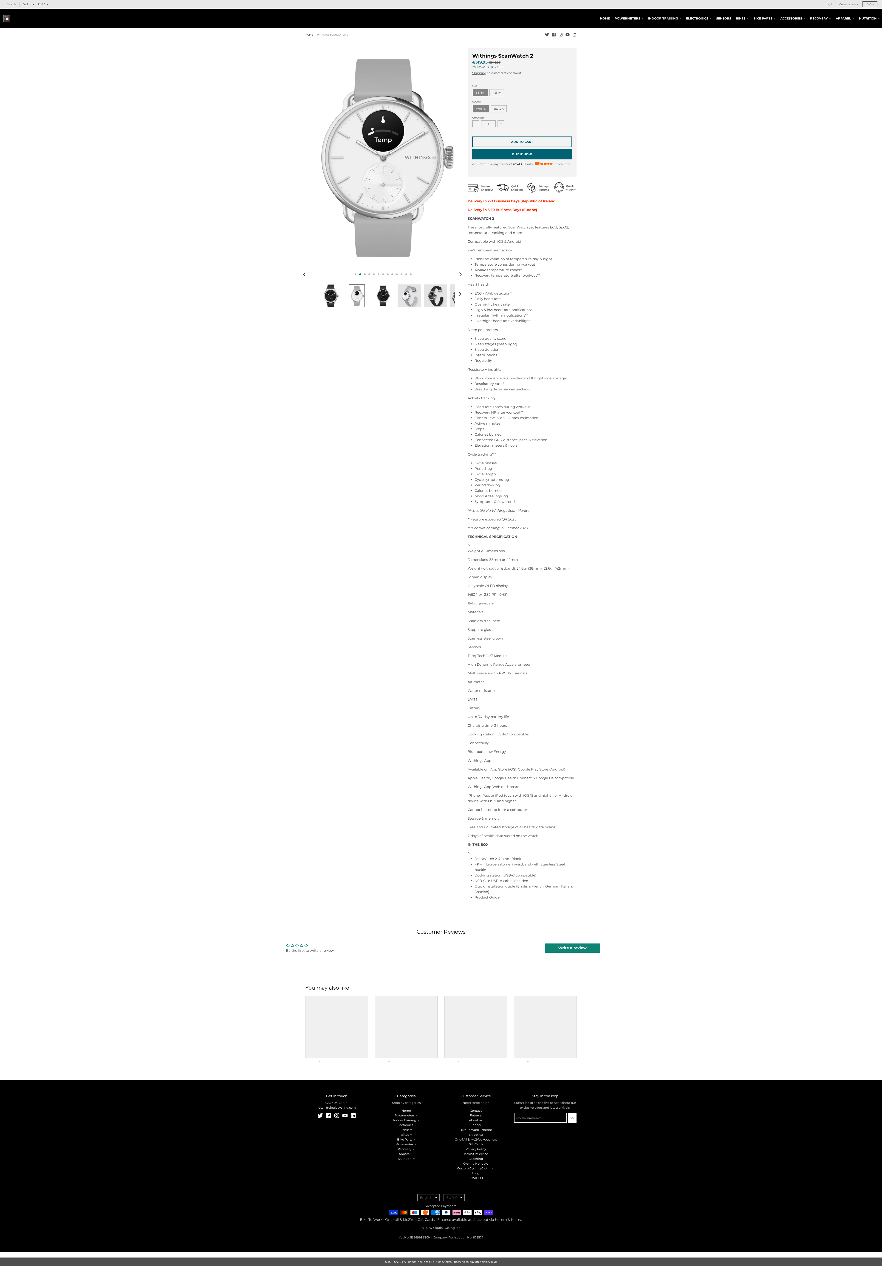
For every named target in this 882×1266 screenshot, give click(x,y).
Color (476, 101)
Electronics (404, 1125)
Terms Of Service (476, 1154)
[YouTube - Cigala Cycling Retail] (567, 35)
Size (475, 85)
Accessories (404, 1144)
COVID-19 (476, 1178)
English (27, 4)
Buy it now (522, 154)
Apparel (405, 1154)
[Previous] (305, 274)
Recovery (404, 1149)
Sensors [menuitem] (723, 18)
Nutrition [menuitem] (868, 18)
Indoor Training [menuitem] (663, 18)
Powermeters (405, 1115)
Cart (870, 4)
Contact (476, 1110)
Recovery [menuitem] (819, 18)
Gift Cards (476, 1144)
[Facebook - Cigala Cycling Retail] (554, 35)
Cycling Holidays (475, 1163)
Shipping (479, 73)
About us (475, 1120)
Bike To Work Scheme (476, 1130)
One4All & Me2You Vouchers (476, 1139)
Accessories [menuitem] (791, 18)
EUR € (41, 4)
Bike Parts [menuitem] (762, 18)
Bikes (405, 1134)
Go (572, 1117)
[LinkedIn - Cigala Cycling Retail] (574, 35)
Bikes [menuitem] (740, 18)
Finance (476, 1125)
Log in (829, 4)
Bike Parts (404, 1139)
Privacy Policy (476, 1149)
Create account (848, 4)
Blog (475, 1173)
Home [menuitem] (605, 18)
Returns (476, 1115)
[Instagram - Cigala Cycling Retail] (561, 35)
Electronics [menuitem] (697, 18)
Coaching (476, 1158)
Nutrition (405, 1158)
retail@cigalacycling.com (337, 1107)
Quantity (478, 117)
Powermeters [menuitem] (627, 18)
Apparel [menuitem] (843, 18)
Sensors (406, 1130)
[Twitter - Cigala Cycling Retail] (547, 35)
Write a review (572, 948)
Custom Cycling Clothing (476, 1168)
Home (309, 34)
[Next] (460, 274)
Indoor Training (404, 1120)
